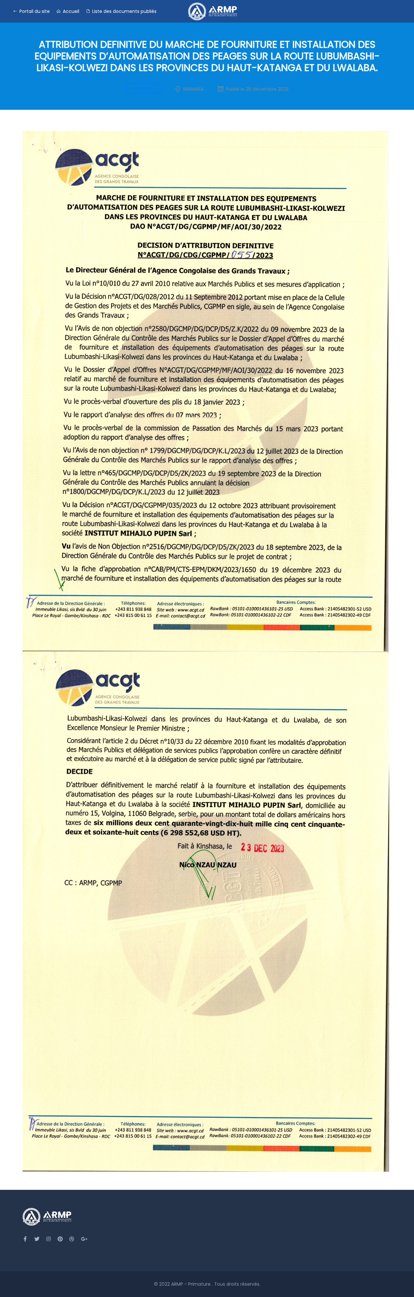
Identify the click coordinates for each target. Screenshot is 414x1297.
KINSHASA (193, 89)
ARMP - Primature (191, 1284)
